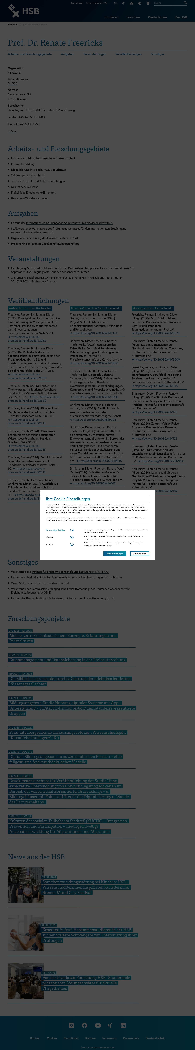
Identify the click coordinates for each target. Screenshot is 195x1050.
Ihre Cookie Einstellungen (68, 498)
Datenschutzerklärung (72, 512)
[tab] (58, 530)
